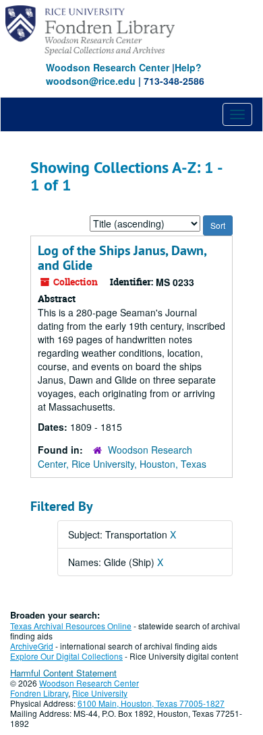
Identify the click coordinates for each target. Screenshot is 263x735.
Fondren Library (39, 693)
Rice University (99, 693)
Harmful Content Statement (63, 672)
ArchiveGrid (31, 646)
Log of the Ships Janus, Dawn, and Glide (122, 258)
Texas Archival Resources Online (71, 625)
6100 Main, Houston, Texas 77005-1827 (151, 703)
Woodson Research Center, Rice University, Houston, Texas (122, 456)
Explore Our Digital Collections (66, 656)
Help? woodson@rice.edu (124, 74)
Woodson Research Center (107, 67)
